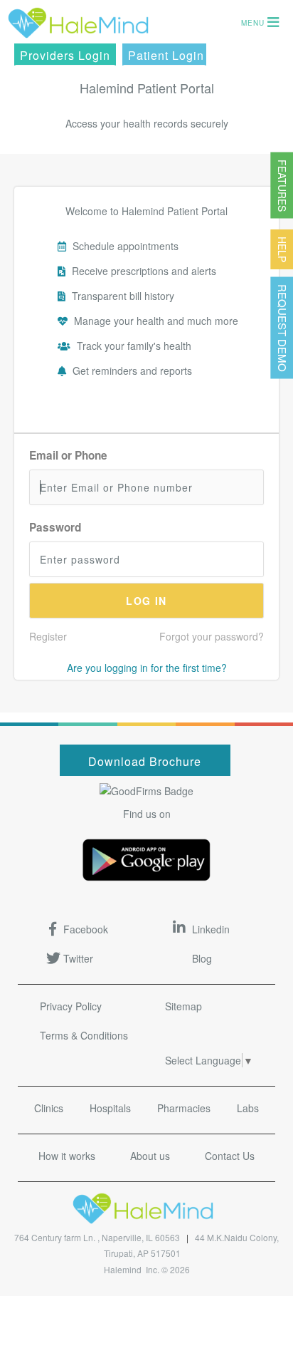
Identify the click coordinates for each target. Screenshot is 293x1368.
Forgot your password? (211, 636)
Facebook (85, 929)
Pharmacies (184, 1108)
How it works (66, 1156)
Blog (202, 958)
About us (150, 1156)
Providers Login (65, 55)
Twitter (78, 958)
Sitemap (183, 1006)
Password (55, 527)
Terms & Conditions (84, 1035)
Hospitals (110, 1108)
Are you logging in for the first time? (147, 667)
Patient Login (166, 55)
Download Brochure (144, 761)
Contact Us (230, 1156)
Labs (248, 1108)
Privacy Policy (71, 1006)
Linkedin (211, 929)
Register (48, 636)
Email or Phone (68, 455)
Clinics (48, 1108)
